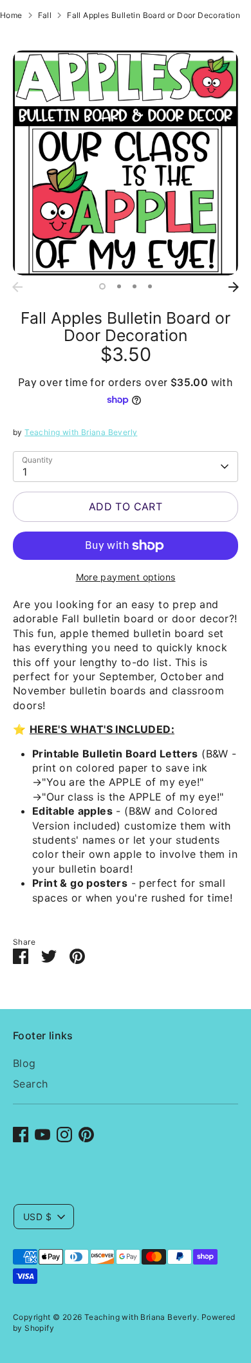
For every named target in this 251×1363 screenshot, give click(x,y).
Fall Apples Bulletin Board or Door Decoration (153, 15)
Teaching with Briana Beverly (80, 432)
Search (30, 1083)
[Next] (233, 287)
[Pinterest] (86, 1134)
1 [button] (102, 286)
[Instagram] (64, 1134)
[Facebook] (20, 1134)
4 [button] (150, 286)
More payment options (126, 576)
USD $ (37, 1216)
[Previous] (17, 287)
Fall (45, 15)
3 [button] (134, 286)
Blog (24, 1063)
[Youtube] (42, 1134)
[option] (125, 162)
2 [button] (119, 286)
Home (11, 15)
